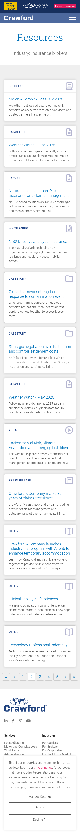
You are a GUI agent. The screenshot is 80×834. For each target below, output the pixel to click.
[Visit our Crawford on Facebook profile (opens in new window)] (13, 720)
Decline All (40, 819)
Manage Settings (40, 796)
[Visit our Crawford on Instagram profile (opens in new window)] (20, 720)
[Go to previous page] (14, 677)
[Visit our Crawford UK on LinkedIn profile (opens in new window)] (6, 720)
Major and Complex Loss (20, 746)
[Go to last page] (74, 677)
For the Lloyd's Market (56, 754)
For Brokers (50, 746)
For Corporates (52, 750)
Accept (40, 807)
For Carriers (50, 742)
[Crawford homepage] (40, 705)
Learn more (63, 6)
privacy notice (43, 767)
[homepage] (26, 17)
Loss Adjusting (14, 742)
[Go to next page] (66, 677)
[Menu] (72, 18)
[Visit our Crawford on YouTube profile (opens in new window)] (28, 720)
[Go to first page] (6, 677)
